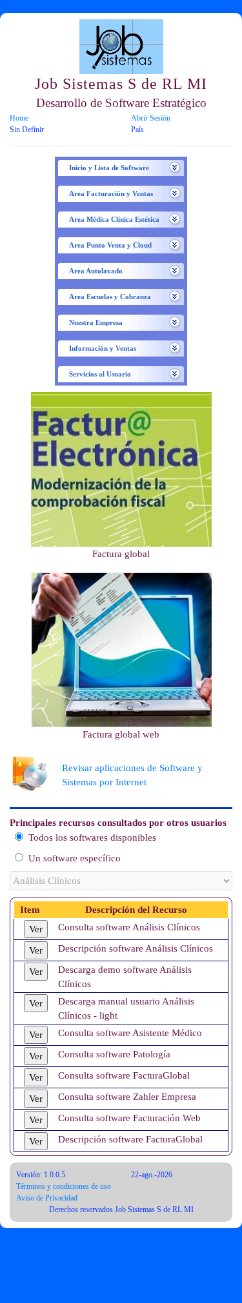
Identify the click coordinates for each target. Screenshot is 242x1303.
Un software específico (74, 858)
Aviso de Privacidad (46, 1197)
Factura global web (121, 734)
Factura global (121, 554)
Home (19, 117)
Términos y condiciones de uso (63, 1186)
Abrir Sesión (150, 117)
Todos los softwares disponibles (92, 837)
